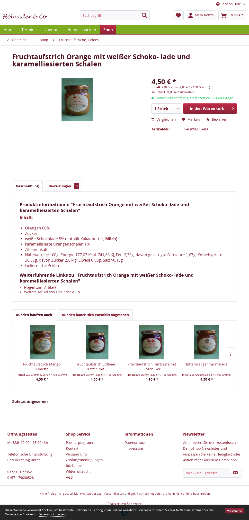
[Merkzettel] (178, 15)
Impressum (133, 448)
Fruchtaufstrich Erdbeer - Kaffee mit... (97, 366)
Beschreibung (27, 186)
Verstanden (234, 511)
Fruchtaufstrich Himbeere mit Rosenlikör (152, 366)
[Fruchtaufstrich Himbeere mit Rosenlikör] (152, 342)
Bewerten (219, 119)
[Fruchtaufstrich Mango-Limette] (42, 342)
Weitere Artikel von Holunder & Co (51, 292)
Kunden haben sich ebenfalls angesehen (95, 314)
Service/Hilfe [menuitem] (231, 4)
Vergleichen (166, 119)
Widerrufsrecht (78, 471)
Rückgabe (74, 465)
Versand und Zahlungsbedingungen (84, 457)
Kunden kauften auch (34, 314)
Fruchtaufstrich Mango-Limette (42, 366)
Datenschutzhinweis (52, 514)
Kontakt (72, 448)
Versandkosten (114, 494)
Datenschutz (134, 442)
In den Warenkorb (207, 108)
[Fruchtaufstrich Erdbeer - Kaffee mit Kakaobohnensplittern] (97, 342)
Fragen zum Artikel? (39, 287)
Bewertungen (63, 186)
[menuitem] (115, 15)
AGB (69, 477)
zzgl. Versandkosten (180, 92)
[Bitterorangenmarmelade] (207, 342)
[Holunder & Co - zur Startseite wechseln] (25, 16)
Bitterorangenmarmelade (206, 364)
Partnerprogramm (80, 442)
